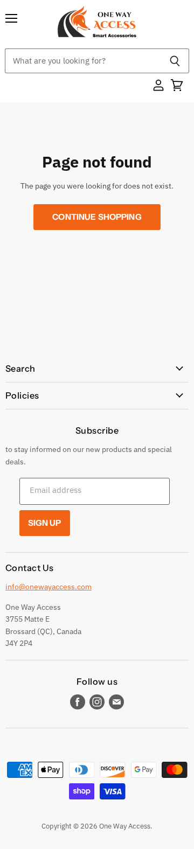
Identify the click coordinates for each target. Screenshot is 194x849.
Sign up (44, 523)
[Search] (175, 60)
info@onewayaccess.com (48, 586)
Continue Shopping (97, 217)
